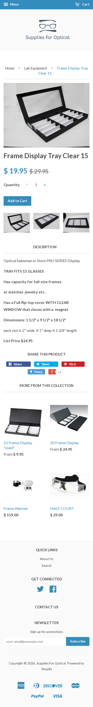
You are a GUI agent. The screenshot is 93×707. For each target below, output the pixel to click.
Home (9, 68)
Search (47, 565)
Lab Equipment (35, 68)
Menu (14, 4)
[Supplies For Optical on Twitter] (40, 591)
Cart (85, 4)
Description (45, 247)
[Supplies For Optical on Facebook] (53, 591)
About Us (46, 559)
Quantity (12, 184)
